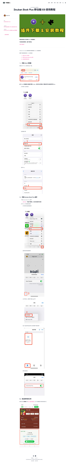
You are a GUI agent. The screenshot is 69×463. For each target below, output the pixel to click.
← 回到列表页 (6, 34)
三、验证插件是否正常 (25, 59)
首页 (49, 2)
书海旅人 (32, 458)
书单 (55, 2)
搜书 (52, 2)
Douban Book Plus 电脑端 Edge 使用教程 (10, 30)
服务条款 (36, 460)
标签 (57, 2)
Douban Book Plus (7, 21)
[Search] (63, 2)
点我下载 (24, 201)
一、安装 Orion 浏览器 (25, 55)
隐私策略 (32, 460)
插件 (60, 2)
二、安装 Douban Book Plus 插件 (27, 57)
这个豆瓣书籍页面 (31, 401)
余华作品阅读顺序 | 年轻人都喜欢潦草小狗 (10, 26)
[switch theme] (65, 2)
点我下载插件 (21, 44)
